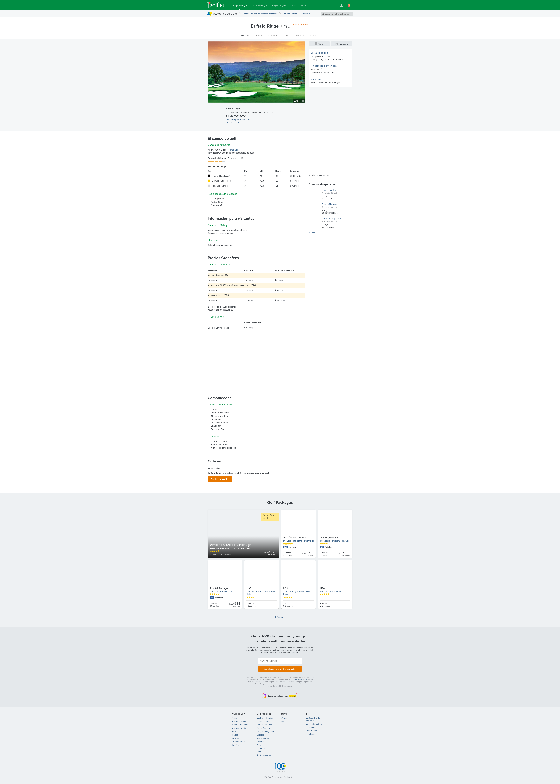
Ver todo (312, 232)
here (252, 683)
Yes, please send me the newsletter (280, 668)
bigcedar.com (232, 122)
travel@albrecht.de (299, 679)
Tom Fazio (233, 149)
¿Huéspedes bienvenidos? (324, 65)
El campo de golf (319, 52)
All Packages (279, 617)
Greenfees (316, 78)
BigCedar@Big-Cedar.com (238, 119)
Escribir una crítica (220, 479)
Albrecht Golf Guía (225, 13)
